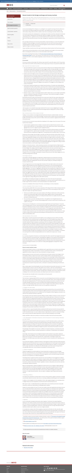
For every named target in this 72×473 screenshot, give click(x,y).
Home (8, 11)
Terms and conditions (24, 468)
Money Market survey (29, 421)
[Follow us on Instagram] (56, 468)
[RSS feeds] (52, 468)
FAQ (7, 469)
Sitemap (8, 468)
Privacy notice (23, 471)
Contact (8, 471)
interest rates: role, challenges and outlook (34, 425)
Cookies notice (23, 472)
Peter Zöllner (28, 447)
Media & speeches (13, 11)
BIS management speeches (21, 11)
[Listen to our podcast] (54, 468)
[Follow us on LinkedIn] (49, 468)
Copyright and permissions (24, 469)
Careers (8, 472)
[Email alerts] (44, 470)
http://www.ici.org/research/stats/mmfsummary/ (52, 423)
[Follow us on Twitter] (47, 468)
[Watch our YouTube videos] (51, 468)
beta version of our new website (11, 1)
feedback (34, 1)
